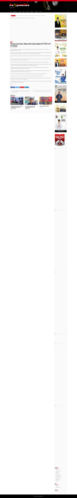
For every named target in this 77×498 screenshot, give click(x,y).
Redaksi (57, 485)
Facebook (12, 87)
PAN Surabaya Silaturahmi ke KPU (44, 106)
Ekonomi (23, 11)
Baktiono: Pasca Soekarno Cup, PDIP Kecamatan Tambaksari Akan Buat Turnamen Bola (30, 107)
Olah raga (36, 11)
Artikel (19, 11)
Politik (40, 11)
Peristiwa (57, 478)
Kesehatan (31, 11)
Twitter (17, 87)
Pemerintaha (57, 476)
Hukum (27, 11)
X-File (56, 481)
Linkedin (27, 87)
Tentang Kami (15, 11)
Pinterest (22, 87)
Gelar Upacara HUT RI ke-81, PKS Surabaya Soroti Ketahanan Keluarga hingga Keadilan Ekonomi (17, 107)
